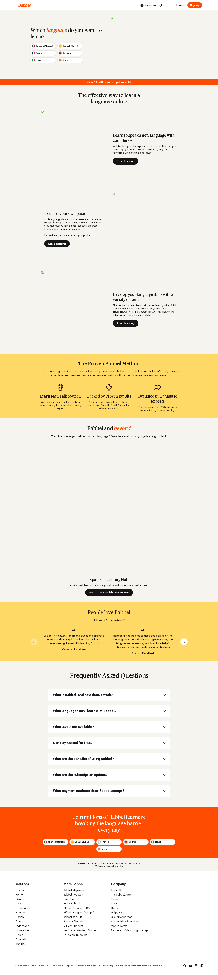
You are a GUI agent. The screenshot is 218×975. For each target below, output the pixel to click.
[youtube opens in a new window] (190, 966)
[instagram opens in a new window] (196, 966)
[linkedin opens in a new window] (202, 966)
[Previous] (34, 641)
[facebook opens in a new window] (185, 966)
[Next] (184, 641)
